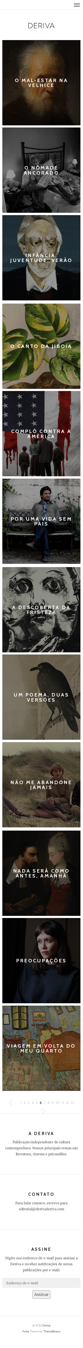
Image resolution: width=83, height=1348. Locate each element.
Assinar (41, 1294)
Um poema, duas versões (41, 697)
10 (58, 1103)
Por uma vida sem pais (41, 521)
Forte (26, 1331)
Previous (43, 1111)
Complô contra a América (41, 434)
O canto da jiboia (41, 346)
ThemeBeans (51, 1331)
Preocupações (41, 960)
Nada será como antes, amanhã (41, 873)
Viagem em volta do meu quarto (41, 1048)
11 (63, 1103)
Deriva (46, 1325)
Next (11, 1103)
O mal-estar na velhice (41, 83)
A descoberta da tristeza (41, 610)
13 (72, 1103)
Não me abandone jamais (41, 785)
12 (67, 1103)
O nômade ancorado (41, 170)
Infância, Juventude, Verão (41, 258)
